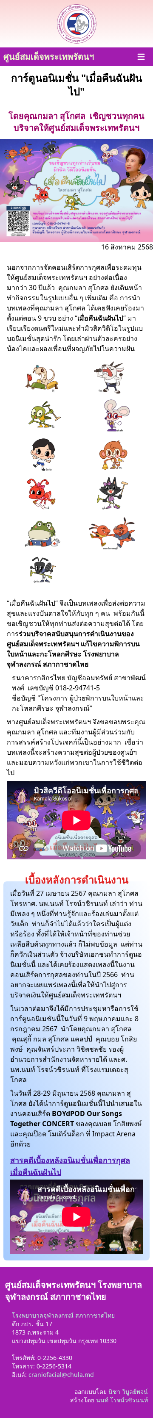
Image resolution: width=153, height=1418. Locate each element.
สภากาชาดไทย (95, 1315)
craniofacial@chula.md (61, 1375)
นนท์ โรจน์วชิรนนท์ (122, 1400)
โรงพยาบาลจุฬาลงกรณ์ (43, 1315)
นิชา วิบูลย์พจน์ (128, 1392)
